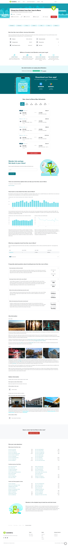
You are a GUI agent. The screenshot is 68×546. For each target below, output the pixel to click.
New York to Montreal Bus (39, 490)
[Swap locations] (21, 17)
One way (13, 14)
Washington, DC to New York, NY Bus (41, 494)
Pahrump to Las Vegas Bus (39, 470)
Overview (19, 25)
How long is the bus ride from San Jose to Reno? (18, 279)
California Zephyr (26, 411)
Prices (27, 25)
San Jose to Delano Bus (12, 450)
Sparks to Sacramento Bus (39, 466)
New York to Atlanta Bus (39, 493)
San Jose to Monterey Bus (39, 454)
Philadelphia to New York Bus (13, 486)
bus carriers (21, 342)
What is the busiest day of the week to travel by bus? (18, 301)
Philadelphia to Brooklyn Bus (39, 489)
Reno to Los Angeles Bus (12, 476)
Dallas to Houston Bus (38, 487)
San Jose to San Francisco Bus (40, 460)
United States (15, 525)
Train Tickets (31, 535)
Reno (23, 525)
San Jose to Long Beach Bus (39, 453)
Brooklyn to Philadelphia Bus (13, 490)
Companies (56, 535)
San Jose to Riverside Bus (39, 456)
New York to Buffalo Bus (12, 494)
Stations (56, 25)
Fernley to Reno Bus (12, 474)
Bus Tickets (10, 525)
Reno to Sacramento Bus (39, 469)
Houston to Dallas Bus (12, 483)
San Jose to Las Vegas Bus (13, 452)
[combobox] (15, 17)
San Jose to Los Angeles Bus (39, 452)
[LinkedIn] (7, 537)
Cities (49, 25)
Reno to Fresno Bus (38, 474)
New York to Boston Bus (39, 486)
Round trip (19, 14)
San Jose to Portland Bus (12, 456)
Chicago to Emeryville (51, 411)
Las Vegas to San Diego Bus (13, 469)
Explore (38, 1)
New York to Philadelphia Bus (39, 483)
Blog (42, 1)
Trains (24, 1)
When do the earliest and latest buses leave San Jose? (19, 290)
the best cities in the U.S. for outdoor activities (36, 339)
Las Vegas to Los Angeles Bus (40, 477)
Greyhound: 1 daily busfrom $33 (15, 183)
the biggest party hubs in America (40, 340)
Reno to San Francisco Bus (13, 466)
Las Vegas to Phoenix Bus (13, 470)
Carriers (34, 25)
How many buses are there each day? (16, 268)
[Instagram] (3, 537)
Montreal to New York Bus (13, 493)
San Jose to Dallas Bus (12, 460)
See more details (11, 185)
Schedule (12, 25)
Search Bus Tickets (34, 433)
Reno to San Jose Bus (12, 477)
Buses (19, 1)
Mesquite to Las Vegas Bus (39, 476)
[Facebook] (5, 537)
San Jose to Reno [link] (28, 525)
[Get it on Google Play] (51, 84)
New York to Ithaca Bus (12, 487)
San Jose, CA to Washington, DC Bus (14, 453)
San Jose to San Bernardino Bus (14, 457)
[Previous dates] (19, 104)
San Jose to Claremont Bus (39, 450)
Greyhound (11, 252)
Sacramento (25, 412)
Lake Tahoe (14, 363)
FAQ (41, 25)
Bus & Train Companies (31, 1)
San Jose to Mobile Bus (38, 457)
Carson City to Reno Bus (39, 473)
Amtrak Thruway (11, 412)
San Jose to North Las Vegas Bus (14, 454)
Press (42, 537)
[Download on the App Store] (41, 84)
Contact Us (55, 534)
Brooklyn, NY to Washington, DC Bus (14, 489)
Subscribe (12, 173)
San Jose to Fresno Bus (12, 449)
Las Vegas (20, 360)
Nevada (20, 525)
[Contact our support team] (65, 543)
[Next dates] (49, 104)
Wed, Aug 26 (37, 16)
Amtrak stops (31, 342)
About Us (43, 534)
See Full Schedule (34, 153)
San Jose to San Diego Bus (39, 449)
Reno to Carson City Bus (12, 473)
